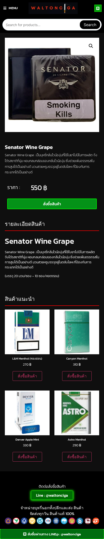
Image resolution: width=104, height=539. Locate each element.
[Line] (98, 8)
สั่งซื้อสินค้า (27, 376)
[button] (91, 46)
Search (90, 24)
